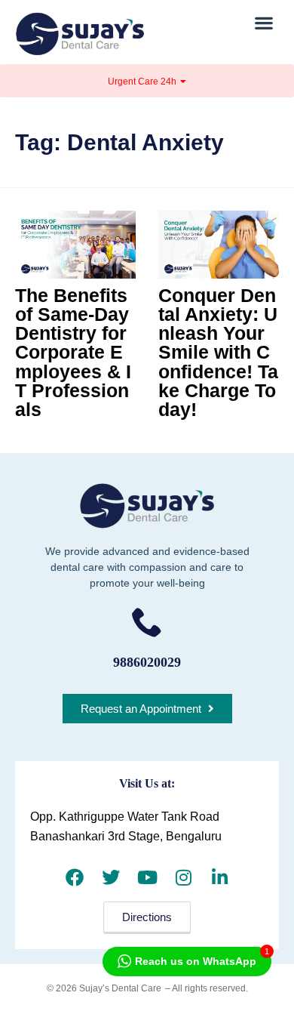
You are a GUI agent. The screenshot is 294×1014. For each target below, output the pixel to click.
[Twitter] (110, 877)
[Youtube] (146, 877)
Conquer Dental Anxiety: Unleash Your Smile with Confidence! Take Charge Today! (218, 352)
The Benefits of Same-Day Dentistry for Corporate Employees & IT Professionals (73, 352)
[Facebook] (74, 877)
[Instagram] (183, 877)
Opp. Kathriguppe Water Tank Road (124, 816)
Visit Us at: (147, 783)
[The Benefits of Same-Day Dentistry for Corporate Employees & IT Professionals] (75, 245)
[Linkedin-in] (220, 877)
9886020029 (147, 662)
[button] (264, 22)
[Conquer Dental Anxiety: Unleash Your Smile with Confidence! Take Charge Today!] (218, 245)
